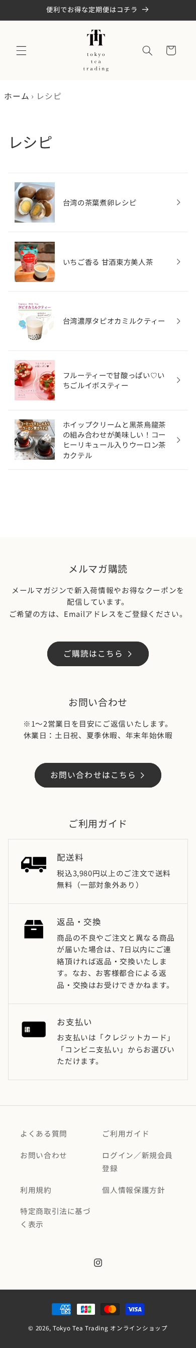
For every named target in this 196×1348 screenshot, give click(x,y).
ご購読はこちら (93, 653)
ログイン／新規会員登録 (137, 1161)
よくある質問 (43, 1133)
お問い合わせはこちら (93, 775)
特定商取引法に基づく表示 (55, 1217)
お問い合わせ (43, 1155)
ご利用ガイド (125, 1133)
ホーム (16, 96)
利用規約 (36, 1189)
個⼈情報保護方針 (133, 1189)
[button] (21, 50)
